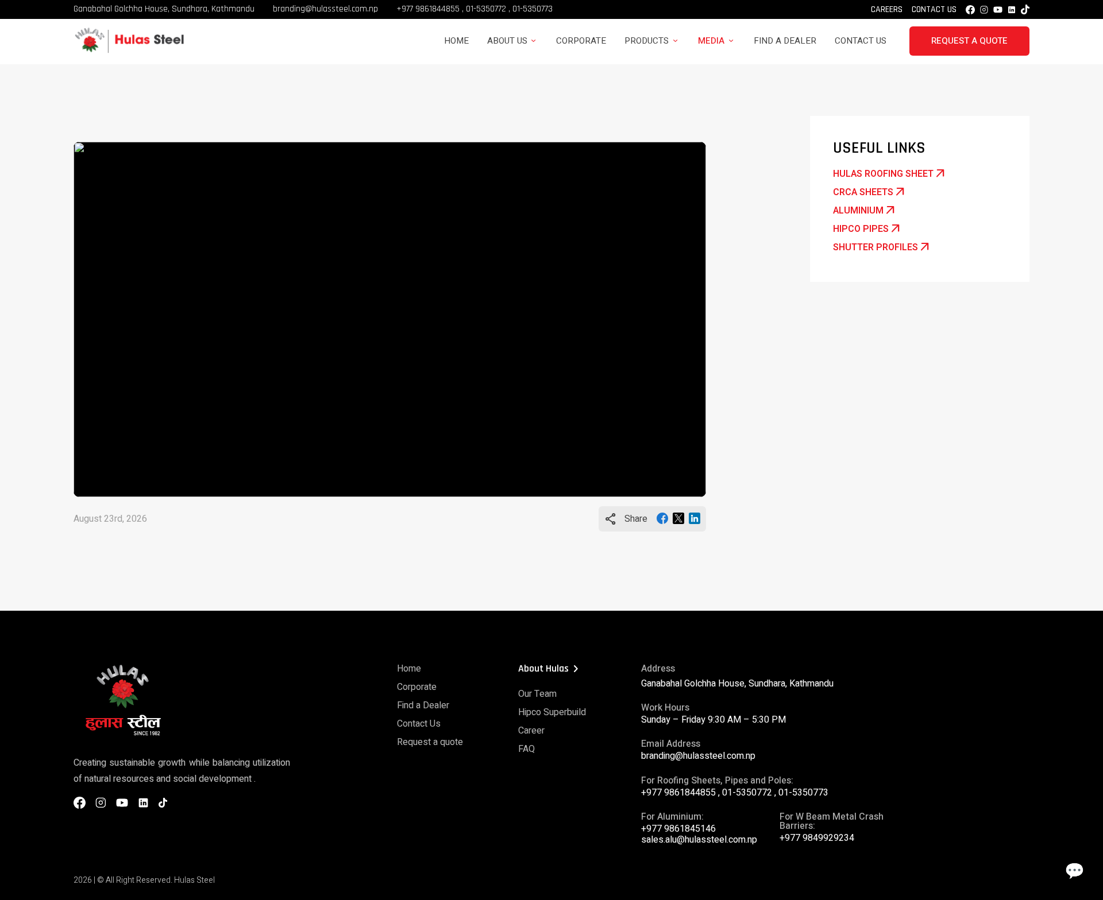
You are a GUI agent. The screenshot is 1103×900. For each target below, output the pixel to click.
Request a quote (430, 742)
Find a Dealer (785, 40)
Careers (887, 9)
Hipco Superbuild (552, 712)
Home (456, 40)
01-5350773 (532, 9)
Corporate (581, 40)
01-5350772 (486, 9)
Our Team (537, 694)
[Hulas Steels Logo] (129, 51)
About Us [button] (507, 40)
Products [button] (646, 40)
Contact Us (934, 9)
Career (531, 731)
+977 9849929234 (817, 838)
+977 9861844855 (428, 9)
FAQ (526, 749)
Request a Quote (969, 40)
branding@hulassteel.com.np (325, 9)
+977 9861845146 (678, 829)
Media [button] (711, 40)
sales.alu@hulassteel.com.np (699, 840)
